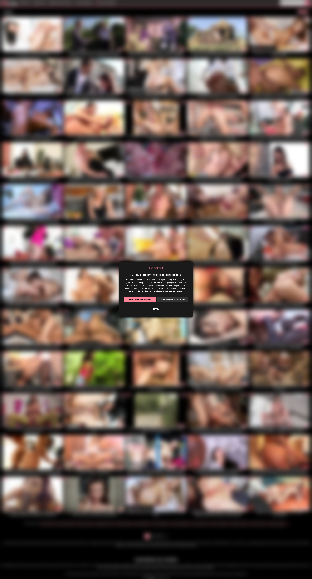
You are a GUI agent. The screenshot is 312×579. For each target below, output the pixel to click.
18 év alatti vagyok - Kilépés (172, 299)
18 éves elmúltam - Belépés (140, 299)
